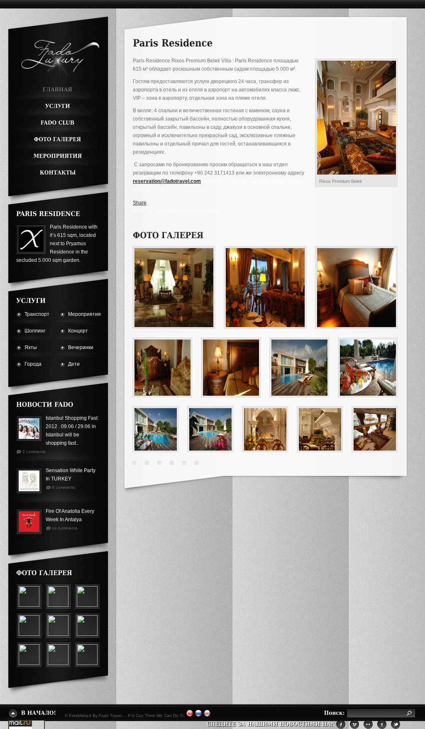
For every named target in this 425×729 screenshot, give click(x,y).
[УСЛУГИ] (57, 107)
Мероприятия (76, 314)
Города (32, 364)
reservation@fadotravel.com (167, 181)
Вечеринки (76, 347)
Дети (74, 364)
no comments (65, 528)
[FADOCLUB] (57, 123)
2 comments (34, 451)
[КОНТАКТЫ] (57, 171)
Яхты (30, 347)
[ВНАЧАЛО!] (32, 713)
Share (140, 203)
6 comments (63, 487)
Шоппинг (32, 331)
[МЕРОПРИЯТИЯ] (57, 156)
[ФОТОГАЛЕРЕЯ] (57, 140)
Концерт (76, 331)
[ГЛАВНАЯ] (57, 90)
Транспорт (32, 314)
